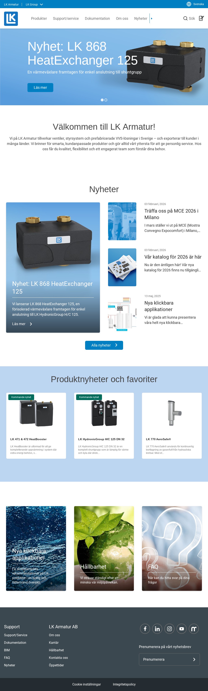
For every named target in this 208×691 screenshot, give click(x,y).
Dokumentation (97, 18)
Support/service (66, 18)
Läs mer (40, 87)
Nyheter (140, 18)
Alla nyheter (101, 345)
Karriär (53, 643)
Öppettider (56, 665)
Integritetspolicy (124, 684)
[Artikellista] (201, 18)
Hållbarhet (56, 650)
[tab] (102, 100)
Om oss (122, 18)
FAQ (7, 658)
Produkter (39, 18)
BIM (7, 650)
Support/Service (15, 635)
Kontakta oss (58, 658)
